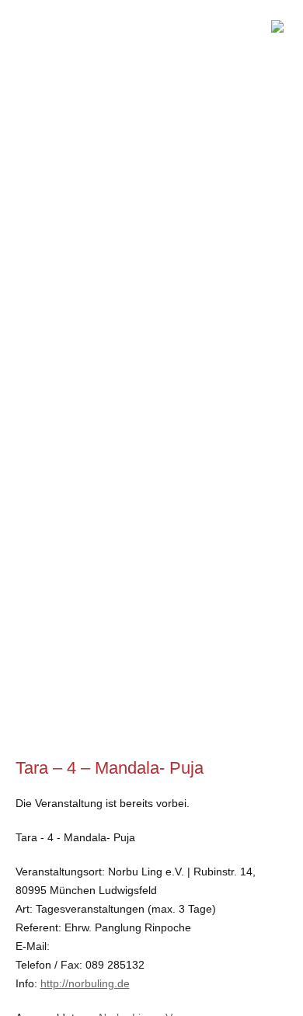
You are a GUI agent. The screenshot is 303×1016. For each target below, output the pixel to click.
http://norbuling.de (85, 983)
